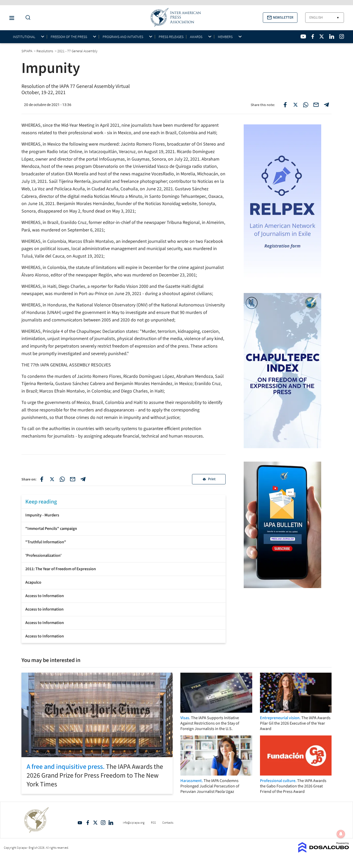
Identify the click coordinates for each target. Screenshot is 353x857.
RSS (153, 822)
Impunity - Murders (42, 515)
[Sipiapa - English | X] (321, 36)
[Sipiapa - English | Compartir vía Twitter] (52, 479)
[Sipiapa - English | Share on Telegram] (326, 105)
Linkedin (111, 822)
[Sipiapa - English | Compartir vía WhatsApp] (62, 479)
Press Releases (171, 36)
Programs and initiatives (123, 37)
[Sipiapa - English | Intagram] (341, 36)
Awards (196, 37)
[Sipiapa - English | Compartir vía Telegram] (83, 479)
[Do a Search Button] (26, 17)
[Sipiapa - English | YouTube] (303, 36)
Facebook (87, 822)
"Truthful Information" (45, 542)
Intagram (103, 822)
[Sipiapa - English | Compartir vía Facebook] (41, 479)
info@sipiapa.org (133, 822)
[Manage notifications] (341, 834)
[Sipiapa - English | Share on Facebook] (285, 105)
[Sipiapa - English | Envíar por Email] (316, 105)
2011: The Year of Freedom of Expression (60, 569)
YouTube (80, 822)
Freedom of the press (69, 37)
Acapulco (33, 582)
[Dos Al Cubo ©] (323, 851)
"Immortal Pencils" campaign (51, 528)
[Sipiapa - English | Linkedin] (331, 36)
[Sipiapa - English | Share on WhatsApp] (306, 105)
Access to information (44, 609)
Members (225, 37)
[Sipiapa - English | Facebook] (312, 36)
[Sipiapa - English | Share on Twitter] (295, 105)
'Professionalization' (43, 555)
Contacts (167, 822)
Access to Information (44, 596)
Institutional (24, 37)
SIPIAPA (27, 51)
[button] (280, 17)
